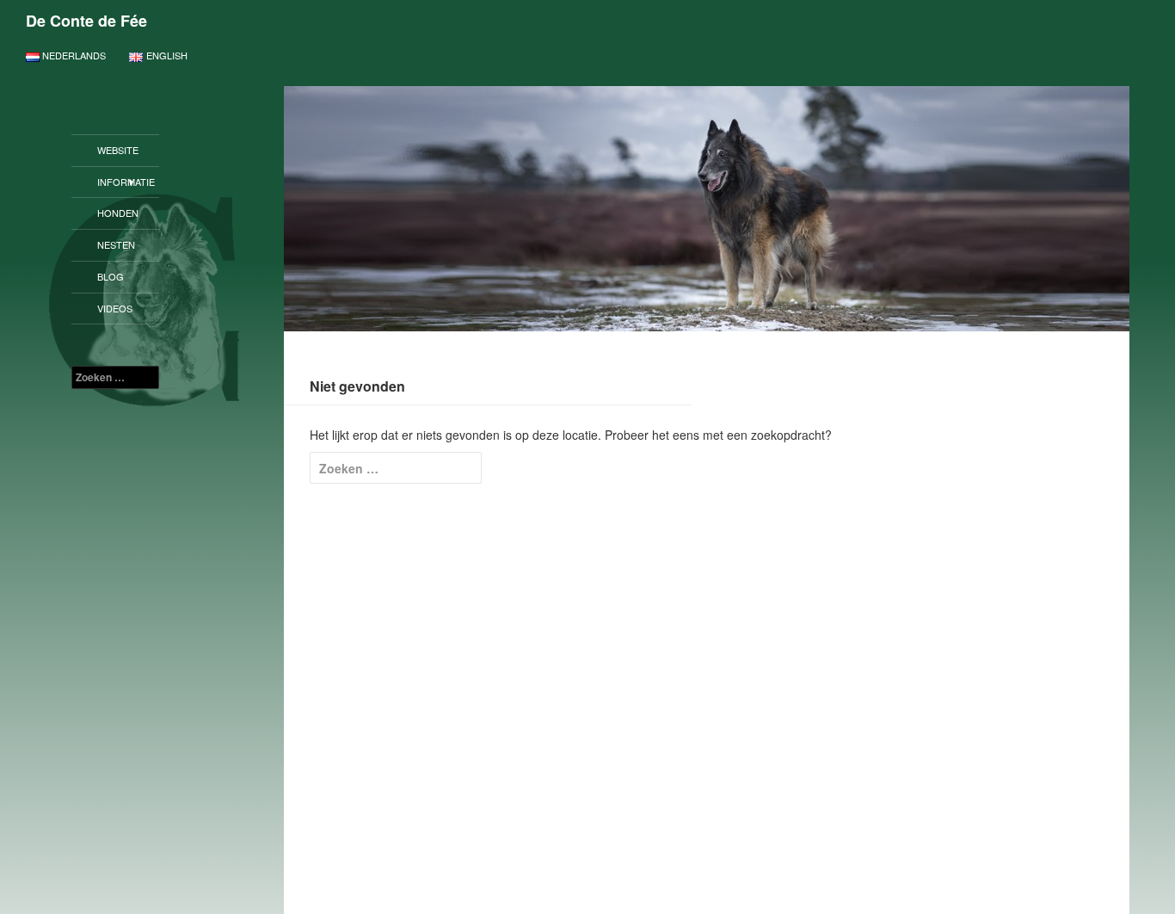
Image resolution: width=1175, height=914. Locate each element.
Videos (114, 308)
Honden (117, 212)
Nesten (116, 244)
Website (117, 150)
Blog (110, 276)
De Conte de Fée (86, 20)
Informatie (126, 181)
